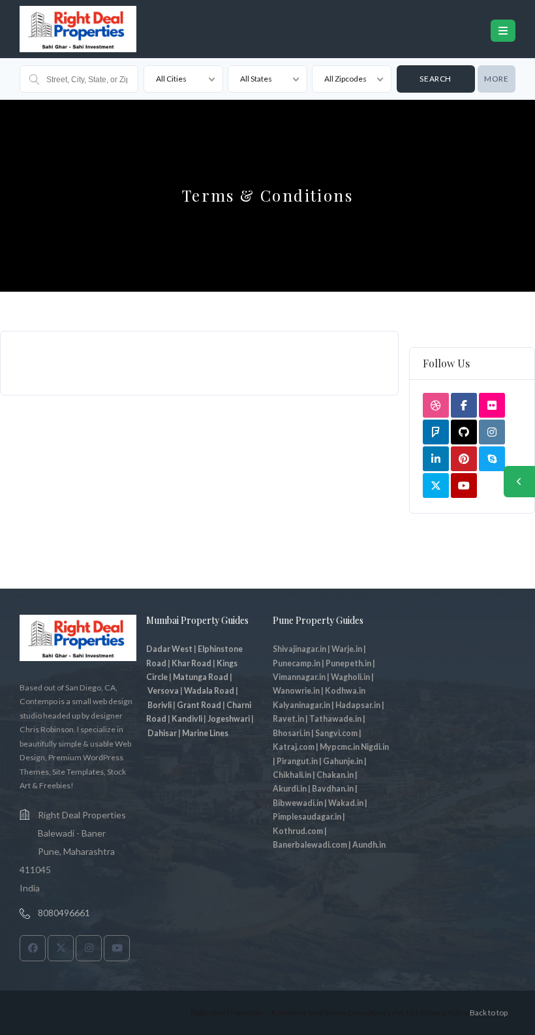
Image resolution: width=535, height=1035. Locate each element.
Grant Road (199, 705)
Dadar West (169, 649)
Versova (163, 691)
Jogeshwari (228, 719)
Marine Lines (205, 733)
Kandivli (187, 719)
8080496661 (64, 912)
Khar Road (191, 663)
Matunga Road (200, 677)
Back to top (489, 1012)
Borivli (159, 705)
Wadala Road (209, 691)
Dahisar (162, 733)
